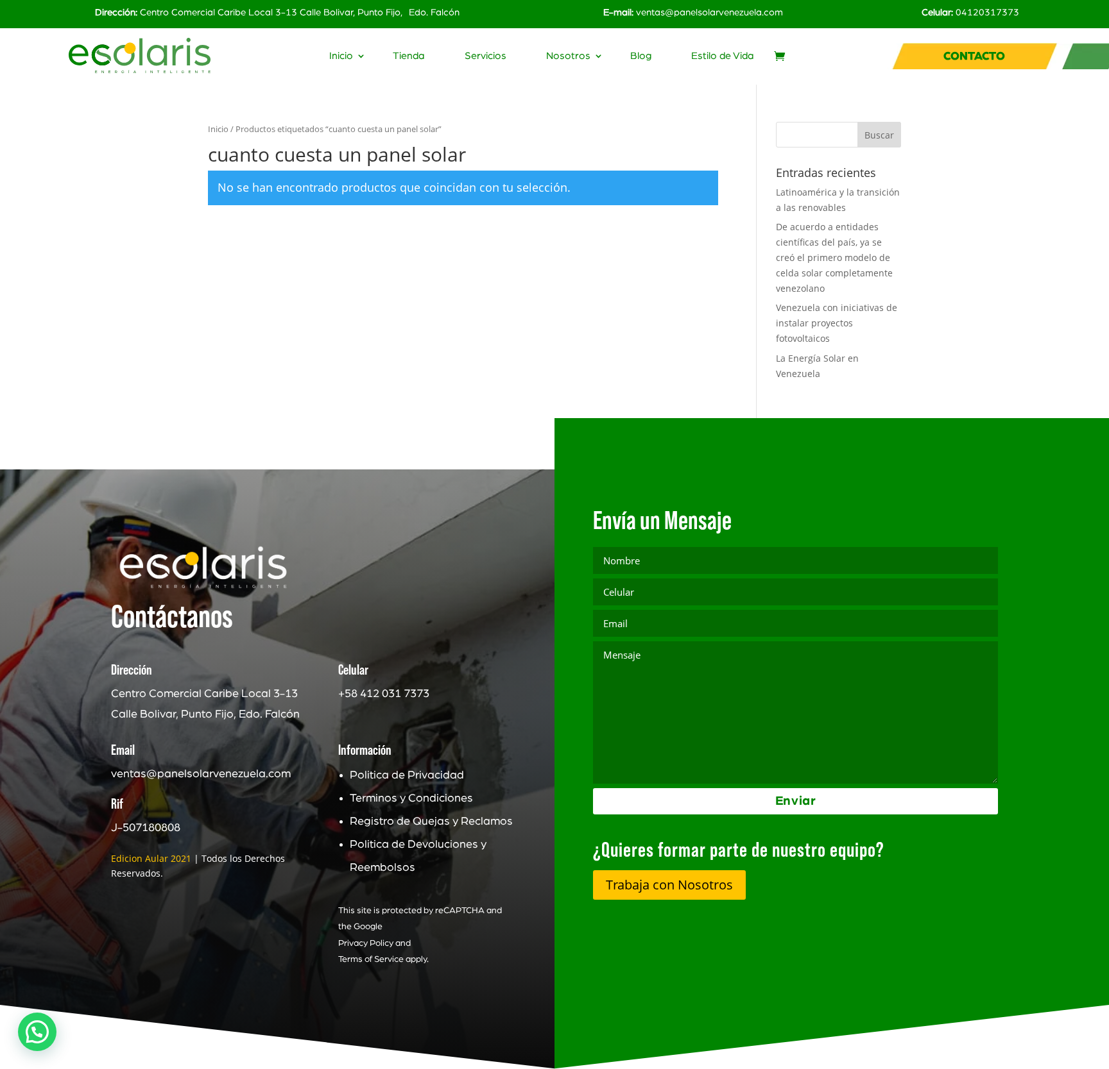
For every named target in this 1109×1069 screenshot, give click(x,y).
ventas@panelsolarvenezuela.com (709, 12)
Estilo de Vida (722, 56)
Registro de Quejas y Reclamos (431, 821)
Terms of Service (371, 959)
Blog (640, 56)
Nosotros (568, 56)
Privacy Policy (365, 943)
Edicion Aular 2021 (151, 858)
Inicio (341, 56)
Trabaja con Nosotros (669, 884)
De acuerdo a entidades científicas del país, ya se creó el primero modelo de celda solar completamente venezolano (834, 257)
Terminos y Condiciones (411, 798)
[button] (37, 1032)
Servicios (485, 56)
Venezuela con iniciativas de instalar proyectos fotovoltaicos (836, 322)
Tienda (409, 56)
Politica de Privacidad (407, 775)
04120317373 (987, 12)
